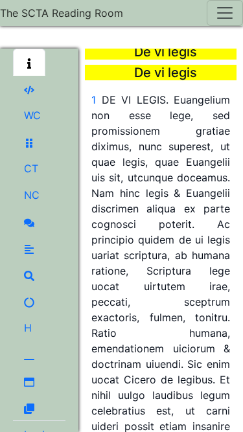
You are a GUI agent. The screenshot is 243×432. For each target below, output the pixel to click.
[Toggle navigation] (225, 13)
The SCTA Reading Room (61, 12)
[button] (29, 62)
